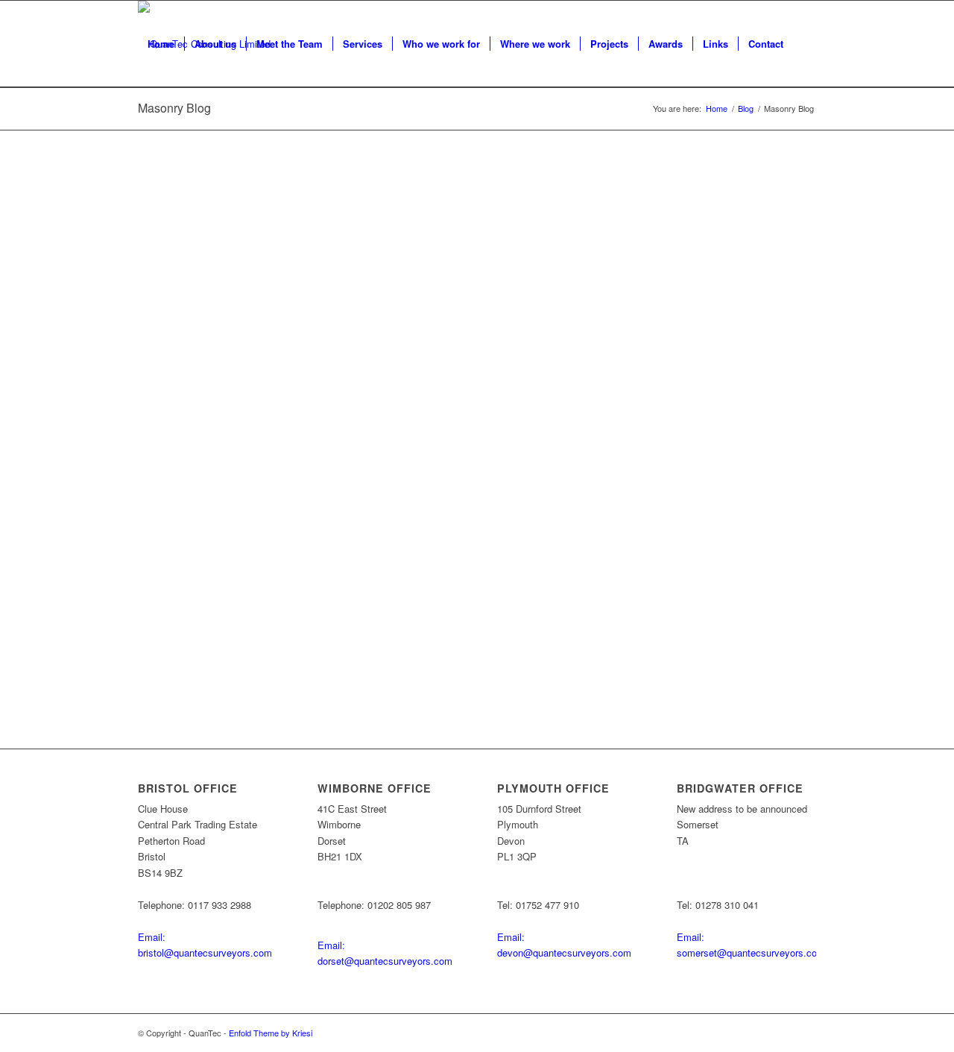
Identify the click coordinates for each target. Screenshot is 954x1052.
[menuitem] (161, 44)
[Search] (152, 130)
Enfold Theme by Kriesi (270, 1033)
